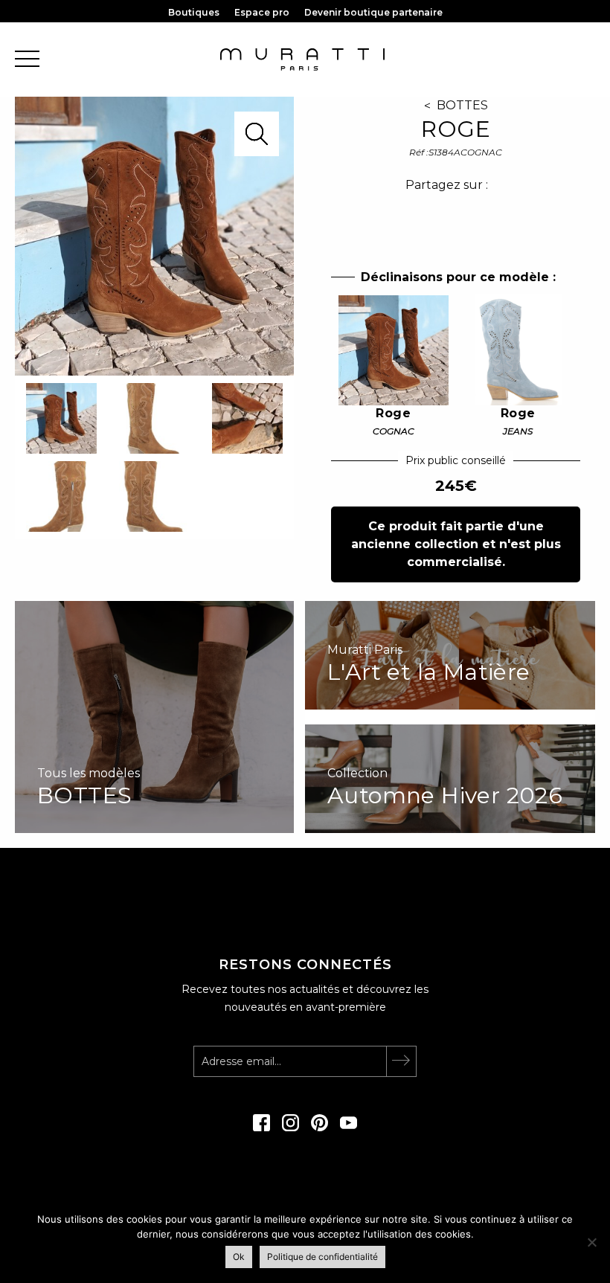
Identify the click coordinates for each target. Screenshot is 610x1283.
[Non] (591, 1242)
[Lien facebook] (261, 1127)
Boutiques (193, 12)
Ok (239, 1256)
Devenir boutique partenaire (373, 12)
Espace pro (261, 12)
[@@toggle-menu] (27, 60)
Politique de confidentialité (322, 1256)
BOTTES (462, 105)
